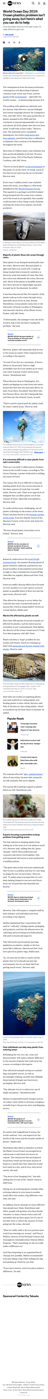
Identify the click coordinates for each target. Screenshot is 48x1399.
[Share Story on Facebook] (4, 42)
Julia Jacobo (9, 35)
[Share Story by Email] (14, 42)
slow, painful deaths (33, 774)
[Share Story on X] (9, 42)
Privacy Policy (30, 1382)
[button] (4, 3)
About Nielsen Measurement (30, 1387)
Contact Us (23, 1393)
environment (21, 96)
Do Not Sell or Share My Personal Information (28, 1390)
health (6, 96)
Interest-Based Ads (13, 1387)
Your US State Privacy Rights (12, 1385)
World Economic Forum (29, 188)
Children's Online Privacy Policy (33, 1385)
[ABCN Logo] (14, 3)
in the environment (34, 166)
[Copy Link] (19, 42)
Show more (38, 452)
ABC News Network (18, 1382)
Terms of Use (7, 1390)
